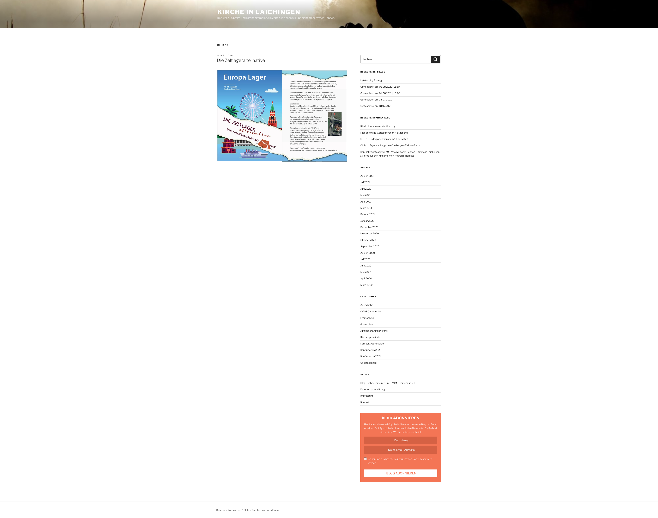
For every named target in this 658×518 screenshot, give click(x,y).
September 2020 (369, 246)
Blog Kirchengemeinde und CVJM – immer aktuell (387, 383)
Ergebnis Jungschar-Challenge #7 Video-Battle (395, 145)
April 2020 (366, 278)
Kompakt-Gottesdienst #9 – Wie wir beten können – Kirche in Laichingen (400, 151)
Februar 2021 (367, 214)
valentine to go (388, 126)
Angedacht (366, 304)
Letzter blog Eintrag (371, 80)
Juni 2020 (365, 265)
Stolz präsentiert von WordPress (261, 510)
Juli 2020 (365, 259)
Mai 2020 (365, 272)
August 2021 (367, 175)
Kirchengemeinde (370, 337)
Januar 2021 (367, 220)
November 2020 (369, 233)
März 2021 (366, 207)
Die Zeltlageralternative (241, 60)
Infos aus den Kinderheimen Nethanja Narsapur (389, 155)
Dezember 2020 (369, 227)
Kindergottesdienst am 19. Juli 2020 (388, 139)
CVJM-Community (370, 311)
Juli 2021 (365, 182)
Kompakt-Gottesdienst (372, 343)
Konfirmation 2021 (370, 356)
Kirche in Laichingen (258, 12)
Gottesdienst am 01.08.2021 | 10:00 (380, 93)
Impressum (366, 395)
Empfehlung (367, 317)
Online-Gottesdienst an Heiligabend (388, 132)
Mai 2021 (365, 195)
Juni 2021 (365, 188)
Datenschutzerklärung (372, 389)
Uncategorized (368, 362)
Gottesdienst (367, 324)
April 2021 (365, 201)
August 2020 (367, 252)
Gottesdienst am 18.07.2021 (376, 105)
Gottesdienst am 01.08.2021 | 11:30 (380, 86)
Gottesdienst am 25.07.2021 (376, 99)
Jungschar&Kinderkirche (374, 330)
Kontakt (364, 402)
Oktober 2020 (368, 240)
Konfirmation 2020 (370, 349)
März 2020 (366, 284)
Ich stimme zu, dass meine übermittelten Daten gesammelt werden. (400, 460)
